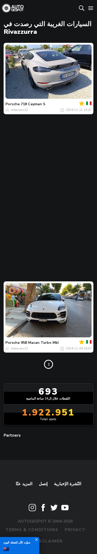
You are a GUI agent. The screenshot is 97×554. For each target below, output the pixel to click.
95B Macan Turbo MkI (40, 342)
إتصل (43, 484)
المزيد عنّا (24, 484)
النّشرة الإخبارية (67, 484)
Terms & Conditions (31, 530)
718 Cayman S (33, 104)
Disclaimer (48, 541)
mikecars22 (19, 110)
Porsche (12, 104)
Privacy (75, 530)
